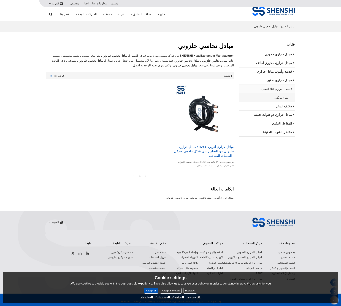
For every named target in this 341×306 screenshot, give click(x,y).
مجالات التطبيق (142, 14)
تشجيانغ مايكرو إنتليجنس (120, 257)
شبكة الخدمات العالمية (154, 262)
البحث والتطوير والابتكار (282, 268)
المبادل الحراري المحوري (249, 252)
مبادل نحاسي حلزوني (177, 197)
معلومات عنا (99, 3)
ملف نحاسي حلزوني (201, 197)
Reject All (190, 290)
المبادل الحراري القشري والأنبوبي (245, 257)
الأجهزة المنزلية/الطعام (211, 257)
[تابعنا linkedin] (80, 253)
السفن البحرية (216, 262)
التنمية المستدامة (286, 262)
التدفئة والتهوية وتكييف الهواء (208, 252)
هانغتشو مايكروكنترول (122, 252)
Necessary (192, 297)
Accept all (151, 290)
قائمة (55, 75)
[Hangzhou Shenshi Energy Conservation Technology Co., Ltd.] (273, 11)
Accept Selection (171, 290)
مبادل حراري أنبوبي (223, 197)
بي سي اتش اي (254, 268)
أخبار (86, 3)
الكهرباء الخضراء (189, 257)
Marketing (146, 297)
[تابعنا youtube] (87, 253)
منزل (291, 26)
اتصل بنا (64, 14)
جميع (283, 26)
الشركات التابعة (87, 14)
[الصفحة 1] (134, 175)
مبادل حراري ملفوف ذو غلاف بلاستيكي (242, 262)
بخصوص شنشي (286, 252)
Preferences (161, 297)
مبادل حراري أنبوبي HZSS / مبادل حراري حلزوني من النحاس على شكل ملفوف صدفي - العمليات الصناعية (204, 151)
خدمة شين (160, 252)
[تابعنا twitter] (73, 253)
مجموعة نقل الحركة (187, 268)
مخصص (74, 3)
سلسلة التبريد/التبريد (187, 252)
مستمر (114, 3)
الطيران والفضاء (215, 268)
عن (123, 14)
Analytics (177, 297)
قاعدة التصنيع (288, 257)
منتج (162, 14)
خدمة (108, 14)
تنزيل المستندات (157, 257)
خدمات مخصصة (157, 268)
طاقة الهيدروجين (189, 262)
